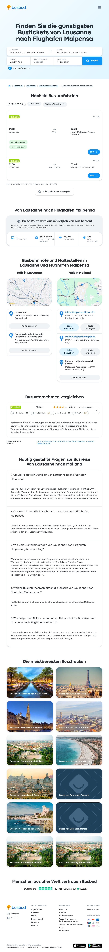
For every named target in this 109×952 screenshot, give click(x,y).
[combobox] (26, 51)
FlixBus (39, 407)
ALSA (68, 441)
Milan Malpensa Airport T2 (80, 312)
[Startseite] (9, 86)
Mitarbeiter (19, 413)
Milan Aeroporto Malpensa (80, 337)
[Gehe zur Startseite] (16, 7)
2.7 (85, 413)
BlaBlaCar (61, 441)
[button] (50, 51)
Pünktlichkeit (40, 413)
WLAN (79, 413)
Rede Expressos (78, 441)
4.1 (27, 413)
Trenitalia (90, 441)
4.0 (48, 413)
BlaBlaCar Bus (50, 441)
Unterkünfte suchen (21, 68)
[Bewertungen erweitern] (96, 410)
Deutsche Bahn (44, 443)
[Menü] (99, 7)
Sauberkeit (61, 413)
